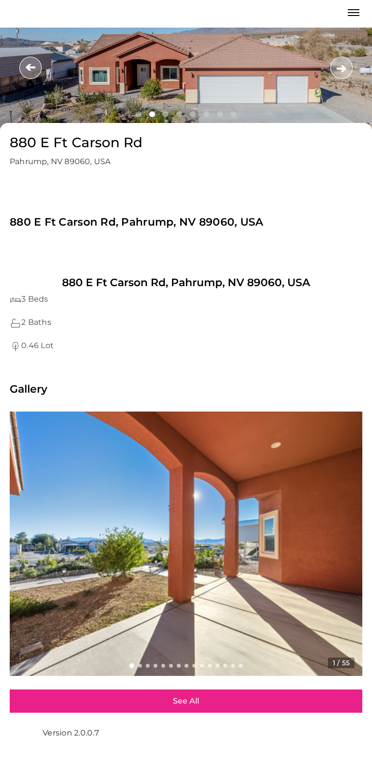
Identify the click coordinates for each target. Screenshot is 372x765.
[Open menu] (353, 12)
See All (186, 700)
